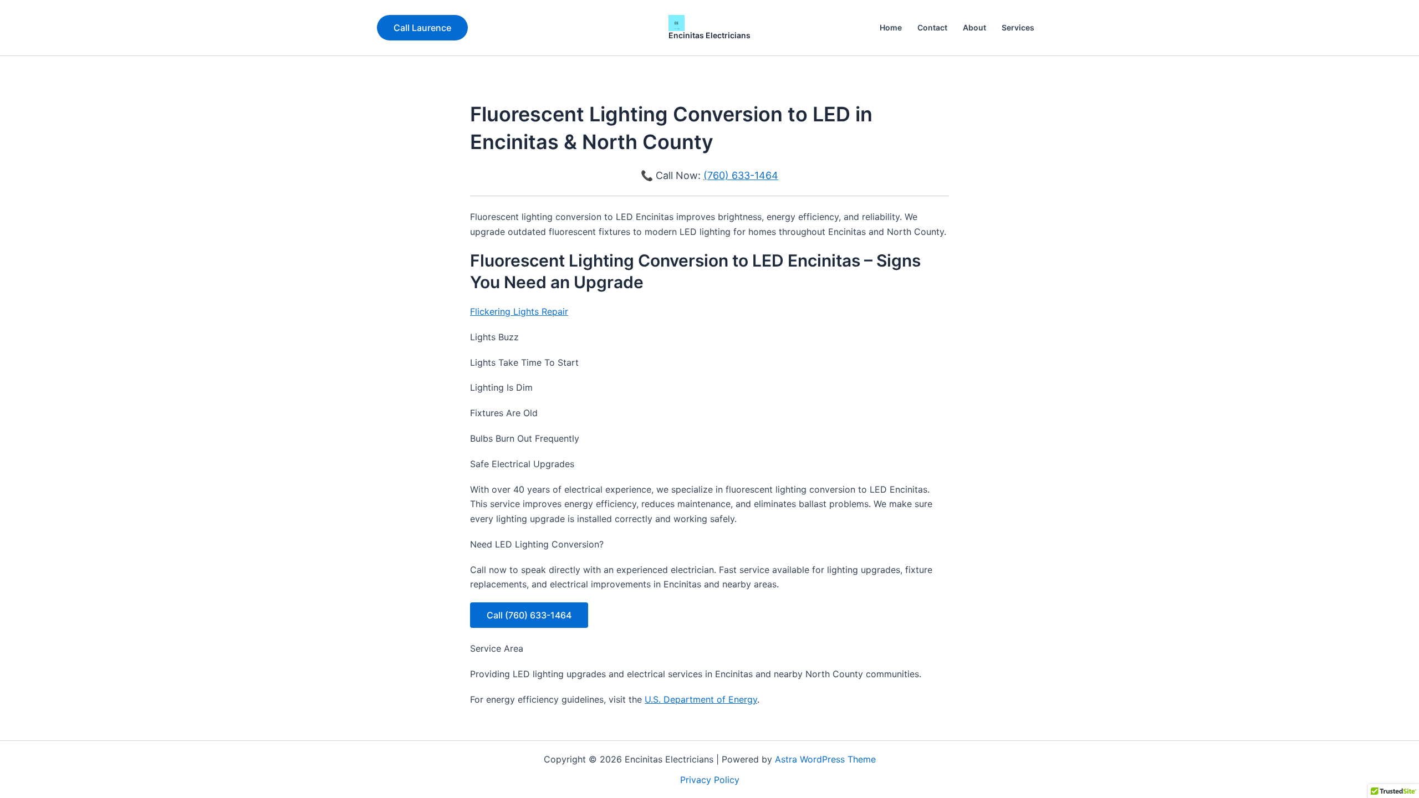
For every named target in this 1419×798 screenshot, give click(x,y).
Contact (932, 27)
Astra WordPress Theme (825, 759)
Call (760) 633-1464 (529, 615)
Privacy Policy (709, 779)
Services (1018, 27)
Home (891, 27)
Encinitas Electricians (709, 35)
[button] (422, 27)
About (974, 27)
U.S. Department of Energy (701, 699)
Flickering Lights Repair (519, 311)
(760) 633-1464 (740, 175)
